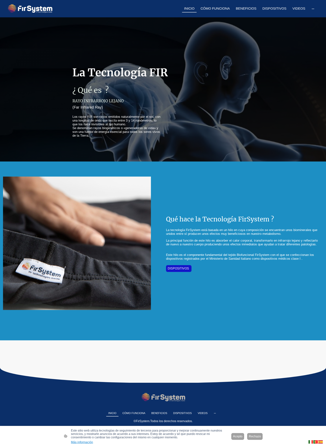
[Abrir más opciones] (313, 8)
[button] (310, 441)
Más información (82, 442)
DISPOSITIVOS (179, 268)
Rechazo (255, 436)
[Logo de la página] (29, 9)
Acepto (237, 436)
